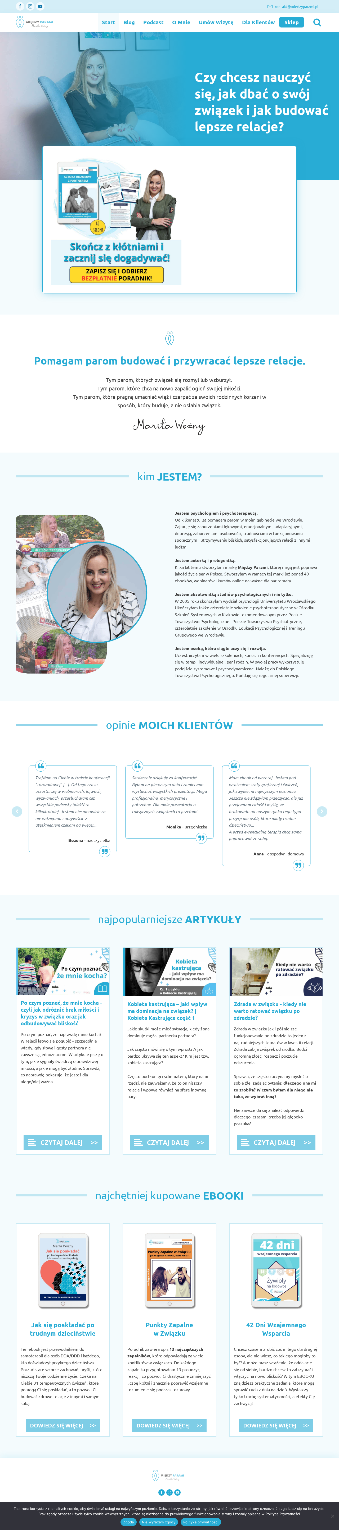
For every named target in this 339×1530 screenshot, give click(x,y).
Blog (129, 22)
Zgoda (128, 1522)
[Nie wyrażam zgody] (332, 1516)
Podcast (153, 22)
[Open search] (315, 22)
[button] (17, 811)
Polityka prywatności (200, 1522)
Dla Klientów (258, 22)
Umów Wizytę (216, 22)
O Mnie (181, 22)
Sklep (291, 22)
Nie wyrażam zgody (158, 1522)
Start (108, 22)
